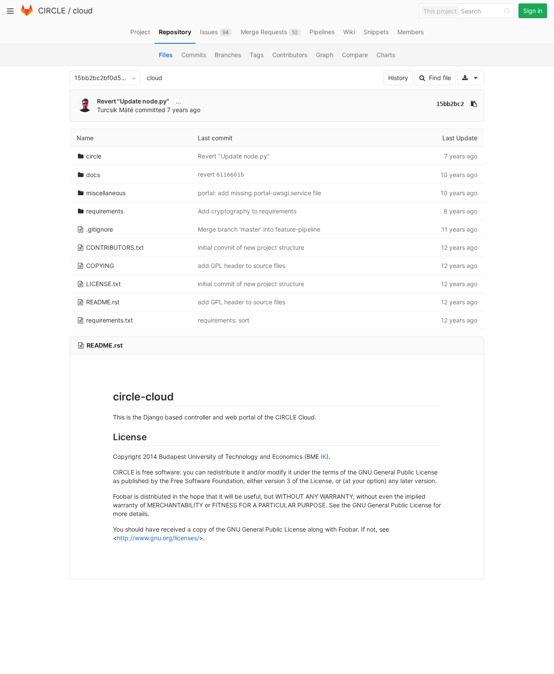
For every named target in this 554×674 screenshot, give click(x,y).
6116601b (230, 174)
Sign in (532, 10)
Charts (386, 54)
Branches (228, 54)
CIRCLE (52, 10)
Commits (193, 54)
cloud (83, 10)
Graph (324, 54)
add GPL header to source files (241, 265)
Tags (257, 54)
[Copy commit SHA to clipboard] (474, 104)
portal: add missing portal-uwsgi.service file (259, 193)
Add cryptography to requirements (247, 211)
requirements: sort (223, 320)
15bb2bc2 (450, 103)
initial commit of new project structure (251, 247)
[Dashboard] (27, 14)
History (398, 77)
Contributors (289, 54)
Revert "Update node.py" (133, 101)
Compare (355, 54)
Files (166, 54)
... (178, 101)
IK (323, 456)
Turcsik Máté (115, 109)
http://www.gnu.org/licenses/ (158, 538)
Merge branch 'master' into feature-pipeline (259, 229)
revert (207, 174)
